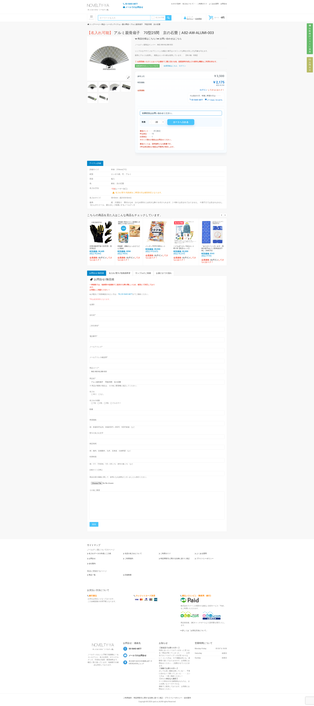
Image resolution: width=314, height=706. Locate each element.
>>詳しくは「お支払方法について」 (194, 630)
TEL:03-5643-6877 (125, 294)
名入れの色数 (95, 400)
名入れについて (188, 4)
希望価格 (93, 420)
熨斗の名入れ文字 (96, 433)
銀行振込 (93, 595)
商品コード (94, 368)
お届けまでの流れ (164, 273)
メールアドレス (96, 347)
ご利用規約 (129, 558)
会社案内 (92, 564)
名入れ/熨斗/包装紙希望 (119, 273)
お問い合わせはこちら (170, 38)
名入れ (92, 392)
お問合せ (224, 4)
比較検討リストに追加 (310, 40)
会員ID (92, 304)
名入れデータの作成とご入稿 (100, 553)
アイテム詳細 (95, 163)
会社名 (93, 315)
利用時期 (93, 457)
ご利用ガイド (202, 4)
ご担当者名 (94, 326)
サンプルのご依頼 (143, 273)
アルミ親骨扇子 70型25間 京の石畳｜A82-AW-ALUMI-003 (150, 33)
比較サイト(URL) (96, 470)
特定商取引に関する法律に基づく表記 (175, 558)
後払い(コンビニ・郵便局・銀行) (196, 595)
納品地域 (93, 444)
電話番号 (93, 336)
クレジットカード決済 (145, 595)
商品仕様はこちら (146, 38)
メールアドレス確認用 (99, 357)
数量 (91, 409)
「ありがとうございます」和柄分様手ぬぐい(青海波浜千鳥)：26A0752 (212, 248)
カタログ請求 (176, 4)
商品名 (93, 378)
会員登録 (198, 19)
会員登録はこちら (170, 66)
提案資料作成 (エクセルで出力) (147, 66)
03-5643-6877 (197, 100)
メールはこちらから (214, 100)
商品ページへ (101, 231)
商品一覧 (92, 575)
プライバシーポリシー (205, 558)
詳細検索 (128, 575)
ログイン (190, 19)
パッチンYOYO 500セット (155, 246)
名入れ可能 (160, 17)
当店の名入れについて (133, 553)
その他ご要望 (95, 490)
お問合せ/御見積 (96, 273)
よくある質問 (214, 4)
